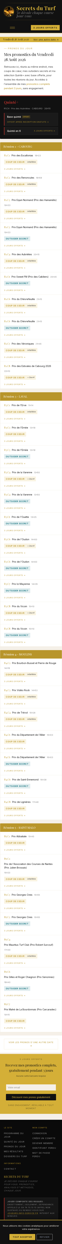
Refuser (44, 1237)
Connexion (39, 1133)
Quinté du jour (14, 1141)
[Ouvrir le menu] (12, 27)
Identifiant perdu (44, 1148)
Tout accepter (22, 1237)
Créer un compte (44, 1138)
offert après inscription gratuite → (28, 122)
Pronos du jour (15, 1146)
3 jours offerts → (44, 131)
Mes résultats (13, 1151)
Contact (10, 1168)
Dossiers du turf (15, 1156)
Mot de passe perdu (41, 1155)
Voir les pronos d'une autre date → (31, 1044)
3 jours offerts (45, 27)
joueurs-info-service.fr (22, 1213)
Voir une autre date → (46, 39)
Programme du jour (14, 1135)
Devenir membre (42, 1143)
